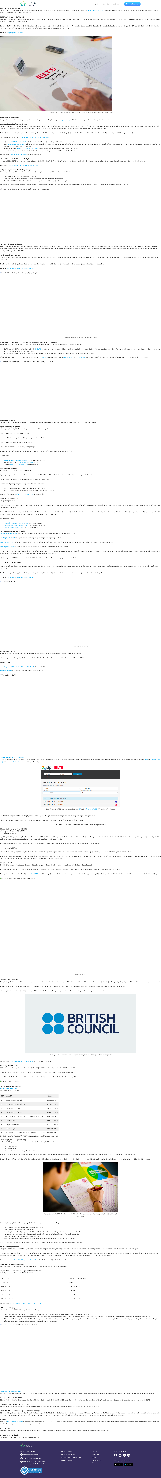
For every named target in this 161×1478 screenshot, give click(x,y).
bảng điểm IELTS (32, 874)
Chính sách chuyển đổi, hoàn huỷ (71, 1457)
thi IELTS (38, 349)
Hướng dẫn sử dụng (67, 1451)
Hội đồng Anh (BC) (91, 809)
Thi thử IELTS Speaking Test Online (26, 1260)
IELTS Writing (43, 357)
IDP (146, 760)
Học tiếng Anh (96, 1460)
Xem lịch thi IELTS (6, 671)
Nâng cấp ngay (132, 4)
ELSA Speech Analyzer (96, 11)
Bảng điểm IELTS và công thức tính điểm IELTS (19, 667)
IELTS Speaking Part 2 (7, 542)
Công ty (94, 1451)
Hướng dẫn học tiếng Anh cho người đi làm (20, 268)
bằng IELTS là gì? (65, 120)
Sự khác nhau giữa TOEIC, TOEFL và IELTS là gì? (25, 1303)
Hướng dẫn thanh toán (68, 1454)
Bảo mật (94, 1463)
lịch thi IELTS (14, 762)
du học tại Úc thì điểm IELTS (17, 144)
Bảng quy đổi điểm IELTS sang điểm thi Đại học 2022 (24, 166)
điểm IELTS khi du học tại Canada (27, 149)
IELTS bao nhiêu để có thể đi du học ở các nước (33, 137)
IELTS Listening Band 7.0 (25, 462)
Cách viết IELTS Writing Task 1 (14, 528)
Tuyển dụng (95, 1454)
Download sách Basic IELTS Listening (16, 460)
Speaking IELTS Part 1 (7, 538)
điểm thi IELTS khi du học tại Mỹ (16, 142)
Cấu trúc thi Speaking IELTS (9, 533)
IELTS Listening (68, 357)
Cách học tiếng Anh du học (18, 155)
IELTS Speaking (81, 357)
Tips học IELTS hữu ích (15, 33)
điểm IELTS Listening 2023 (19, 465)
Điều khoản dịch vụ (66, 1460)
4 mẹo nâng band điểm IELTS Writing (16, 523)
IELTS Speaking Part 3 (7, 547)
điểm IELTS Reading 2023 (24, 494)
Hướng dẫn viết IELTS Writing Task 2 (16, 525)
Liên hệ (94, 1457)
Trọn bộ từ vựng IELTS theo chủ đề (21, 1061)
